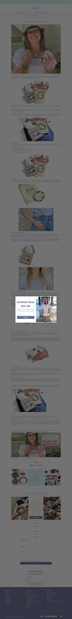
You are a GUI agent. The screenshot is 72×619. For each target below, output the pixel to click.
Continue (25, 317)
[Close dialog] (55, 298)
